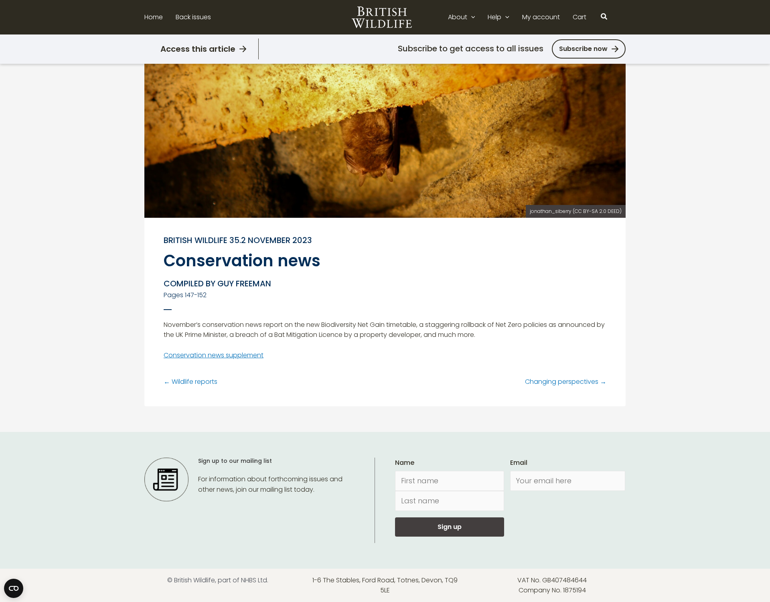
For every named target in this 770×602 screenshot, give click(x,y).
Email (518, 462)
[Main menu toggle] (621, 17)
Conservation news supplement (213, 355)
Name (404, 462)
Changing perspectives (565, 381)
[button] (471, 17)
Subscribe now (583, 48)
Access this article (197, 49)
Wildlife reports (190, 381)
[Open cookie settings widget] (13, 588)
